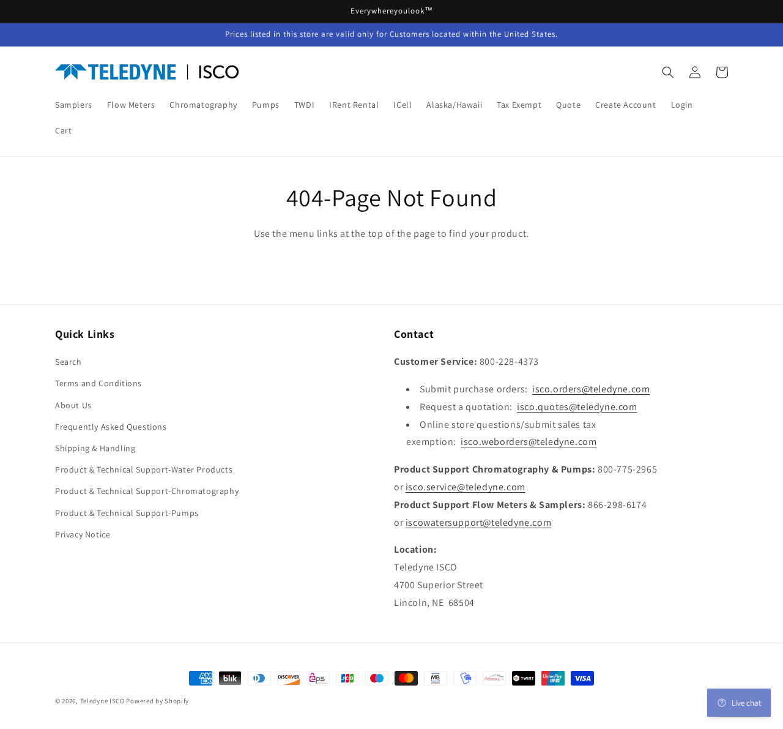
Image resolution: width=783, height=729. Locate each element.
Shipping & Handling (95, 448)
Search (68, 361)
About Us (73, 405)
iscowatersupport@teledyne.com (478, 522)
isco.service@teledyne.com (465, 486)
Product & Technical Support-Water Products (143, 469)
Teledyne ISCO (102, 701)
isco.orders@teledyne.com (591, 389)
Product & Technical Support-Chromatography (147, 490)
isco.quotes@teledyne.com (577, 406)
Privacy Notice (82, 534)
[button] (668, 72)
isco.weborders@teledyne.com (528, 441)
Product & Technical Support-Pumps (127, 512)
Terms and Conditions (98, 383)
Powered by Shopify (157, 701)
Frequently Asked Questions (111, 426)
